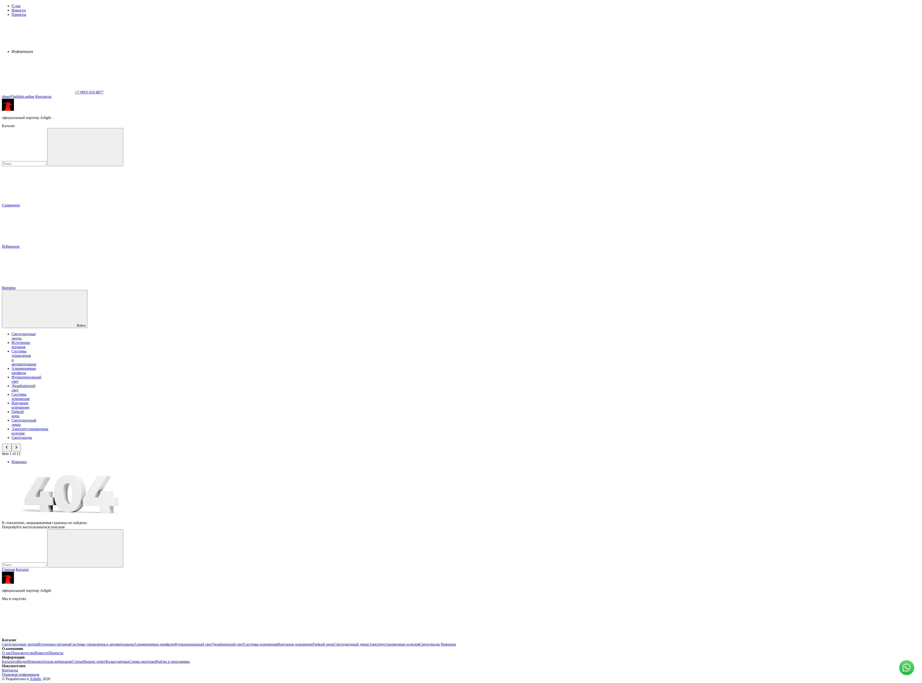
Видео (22, 661)
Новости (19, 10)
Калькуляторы (117, 661)
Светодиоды (22, 438)
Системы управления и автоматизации (102, 644)
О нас (16, 6)
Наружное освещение (20, 405)
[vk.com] (38, 636)
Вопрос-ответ (94, 661)
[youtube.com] (182, 636)
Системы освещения (20, 396)
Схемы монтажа (142, 661)
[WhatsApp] (38, 92)
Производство (23, 653)
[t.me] (110, 636)
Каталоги (9, 661)
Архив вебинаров (57, 661)
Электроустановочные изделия (394, 644)
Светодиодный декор (351, 644)
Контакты (43, 96)
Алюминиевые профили (24, 370)
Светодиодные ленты (19, 644)
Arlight (35, 679)
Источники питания (21, 345)
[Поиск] (85, 147)
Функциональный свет (193, 644)
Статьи (77, 661)
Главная (8, 569)
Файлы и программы (172, 661)
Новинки (19, 462)
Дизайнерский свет (228, 644)
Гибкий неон (18, 414)
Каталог (22, 569)
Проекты (19, 14)
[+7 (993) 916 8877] (254, 636)
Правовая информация (20, 674)
